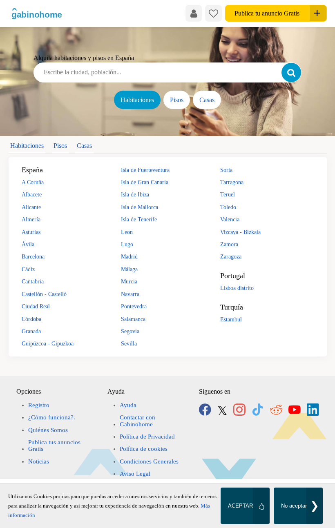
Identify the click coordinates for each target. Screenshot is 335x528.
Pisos (176, 99)
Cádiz (28, 269)
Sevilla (129, 343)
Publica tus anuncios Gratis (54, 445)
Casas (206, 99)
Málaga (129, 269)
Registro (38, 405)
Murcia (129, 281)
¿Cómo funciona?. (51, 417)
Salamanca (133, 319)
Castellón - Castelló (44, 294)
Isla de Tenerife (139, 219)
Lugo (127, 244)
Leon (127, 232)
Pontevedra (134, 306)
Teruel (227, 194)
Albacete (32, 194)
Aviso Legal (135, 473)
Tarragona (231, 182)
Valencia (229, 219)
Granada (31, 331)
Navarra (130, 294)
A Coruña (33, 182)
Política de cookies (144, 449)
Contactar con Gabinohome (137, 420)
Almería (31, 219)
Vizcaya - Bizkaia (240, 232)
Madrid (129, 256)
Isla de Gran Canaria (144, 182)
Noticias (38, 461)
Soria (226, 170)
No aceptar (294, 506)
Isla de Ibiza (135, 194)
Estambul (231, 319)
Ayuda (128, 405)
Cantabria (33, 281)
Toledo (228, 207)
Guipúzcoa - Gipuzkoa (48, 343)
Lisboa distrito (237, 288)
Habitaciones (137, 99)
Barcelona (33, 256)
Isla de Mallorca (139, 207)
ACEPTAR (240, 506)
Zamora (229, 244)
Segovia (130, 331)
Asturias (31, 232)
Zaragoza (230, 256)
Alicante (31, 207)
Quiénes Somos (48, 430)
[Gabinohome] (37, 13)
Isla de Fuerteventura (145, 170)
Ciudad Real (36, 306)
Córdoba (31, 319)
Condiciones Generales (149, 461)
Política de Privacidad (147, 436)
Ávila (28, 244)
